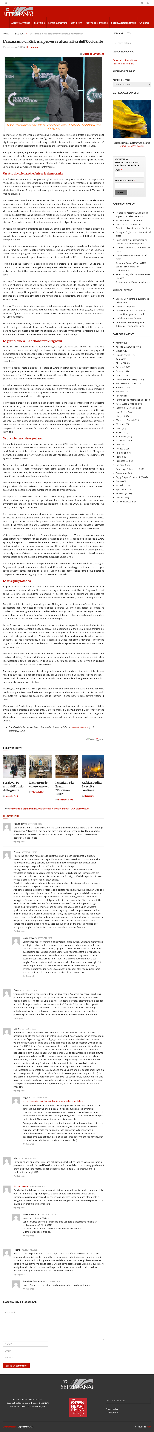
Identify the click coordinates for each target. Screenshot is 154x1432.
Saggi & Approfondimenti (123, 22)
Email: (118, 169)
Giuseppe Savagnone (93, 53)
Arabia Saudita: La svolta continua (92, 786)
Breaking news (123, 354)
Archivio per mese (121, 79)
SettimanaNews (10, 1426)
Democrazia (15, 808)
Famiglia (120, 387)
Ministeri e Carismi (125, 420)
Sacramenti (121, 473)
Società (119, 485)
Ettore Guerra (21, 1186)
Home (6, 33)
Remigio (120, 274)
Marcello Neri (12, 795)
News (119, 428)
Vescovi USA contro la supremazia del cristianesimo (131, 267)
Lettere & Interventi (57, 22)
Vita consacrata (123, 501)
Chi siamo (144, 22)
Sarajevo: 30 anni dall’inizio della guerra (13, 786)
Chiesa (119, 363)
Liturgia (119, 416)
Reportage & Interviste (97, 22)
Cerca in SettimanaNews (125, 60)
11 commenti (32, 47)
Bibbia (119, 350)
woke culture (82, 808)
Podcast (120, 444)
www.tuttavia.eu (80, 727)
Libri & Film (76, 22)
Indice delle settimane (123, 63)
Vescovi (119, 497)
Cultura (119, 367)
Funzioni (120, 391)
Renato (119, 212)
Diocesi (119, 371)
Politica (19, 33)
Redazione (89, 795)
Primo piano (122, 452)
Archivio (120, 342)
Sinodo (119, 481)
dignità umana (30, 808)
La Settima (39, 22)
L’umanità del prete (132, 220)
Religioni (120, 464)
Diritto (119, 375)
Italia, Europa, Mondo (126, 403)
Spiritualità (121, 489)
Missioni (120, 424)
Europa (65, 808)
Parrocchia (121, 436)
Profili (119, 456)
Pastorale (120, 440)
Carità (119, 359)
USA (73, 808)
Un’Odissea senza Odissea (129, 318)
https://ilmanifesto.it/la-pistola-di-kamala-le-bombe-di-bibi (53, 1101)
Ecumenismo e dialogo (127, 379)
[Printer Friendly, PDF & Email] (95, 740)
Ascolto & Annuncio (21, 22)
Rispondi (21, 841)
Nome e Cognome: (125, 180)
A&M (149, 1426)
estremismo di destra (49, 808)
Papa (118, 432)
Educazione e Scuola (126, 383)
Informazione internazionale (129, 399)
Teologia (120, 493)
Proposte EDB (123, 460)
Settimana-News (65, 799)
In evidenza (121, 395)
